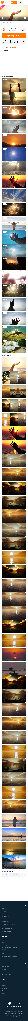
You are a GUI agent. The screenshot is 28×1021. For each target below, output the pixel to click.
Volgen (23, 30)
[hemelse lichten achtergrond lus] (13, 209)
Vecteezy (4, 938)
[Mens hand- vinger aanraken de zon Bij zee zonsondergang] (13, 474)
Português (4, 1015)
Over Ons (4, 998)
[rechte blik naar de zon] (13, 153)
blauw (17, 902)
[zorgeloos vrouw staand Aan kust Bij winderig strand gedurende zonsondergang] (13, 847)
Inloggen (21, 2)
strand (5, 902)
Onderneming (5, 943)
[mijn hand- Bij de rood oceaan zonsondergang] (13, 181)
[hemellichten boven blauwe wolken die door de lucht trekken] (13, 195)
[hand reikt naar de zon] (13, 236)
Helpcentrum (5, 993)
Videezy (4, 940)
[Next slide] (22, 902)
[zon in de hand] (13, 363)
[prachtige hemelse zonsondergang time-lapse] (13, 331)
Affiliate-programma (7, 972)
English (4, 1010)
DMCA (3, 969)
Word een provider (6, 1001)
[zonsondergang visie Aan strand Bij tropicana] (13, 875)
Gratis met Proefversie (14, 35)
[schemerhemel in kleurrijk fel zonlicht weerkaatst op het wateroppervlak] (14, 377)
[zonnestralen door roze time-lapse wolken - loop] (13, 276)
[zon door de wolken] (13, 167)
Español (4, 1012)
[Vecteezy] (2, 2)
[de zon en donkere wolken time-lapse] (13, 112)
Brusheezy (4, 935)
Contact (4, 996)
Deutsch (4, 1018)
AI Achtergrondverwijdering (9, 955)
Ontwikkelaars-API (6, 948)
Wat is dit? (15, 47)
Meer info (6, 50)
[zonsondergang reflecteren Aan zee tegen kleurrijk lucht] (13, 861)
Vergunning (5, 966)
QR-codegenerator (6, 958)
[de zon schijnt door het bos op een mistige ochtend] (13, 290)
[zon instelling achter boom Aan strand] (6, 377)
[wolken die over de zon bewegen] (13, 250)
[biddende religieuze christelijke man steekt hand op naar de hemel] (13, 125)
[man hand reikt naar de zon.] (13, 304)
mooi (11, 902)
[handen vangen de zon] (13, 84)
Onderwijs (4, 946)
